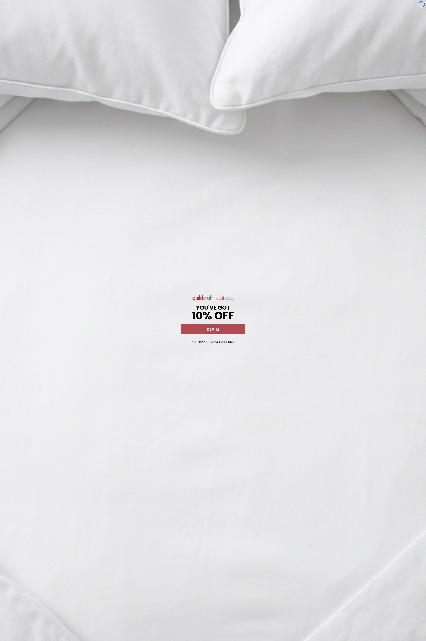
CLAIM (213, 329)
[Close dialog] (422, 4)
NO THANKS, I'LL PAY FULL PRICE (213, 341)
